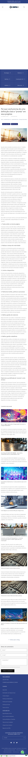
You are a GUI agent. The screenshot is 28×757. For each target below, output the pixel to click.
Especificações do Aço (7, 713)
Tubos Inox (19, 85)
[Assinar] (23, 737)
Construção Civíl (19, 79)
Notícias (6, 79)
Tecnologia (6, 72)
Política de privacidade (8, 751)
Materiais (20, 72)
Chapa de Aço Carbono (7, 725)
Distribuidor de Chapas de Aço (9, 692)
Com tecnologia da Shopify (10, 749)
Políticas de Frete (6, 704)
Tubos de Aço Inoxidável (8, 722)
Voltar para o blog (15, 639)
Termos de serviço (16, 751)
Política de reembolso (20, 749)
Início (2, 119)
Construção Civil (7, 119)
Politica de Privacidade (7, 701)
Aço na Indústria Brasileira (8, 716)
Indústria (7, 85)
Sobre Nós (5, 689)
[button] (2, 7)
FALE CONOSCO (6, 676)
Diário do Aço (14, 124)
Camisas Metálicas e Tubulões (9, 719)
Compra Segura (6, 695)
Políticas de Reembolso (8, 698)
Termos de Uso (6, 707)
